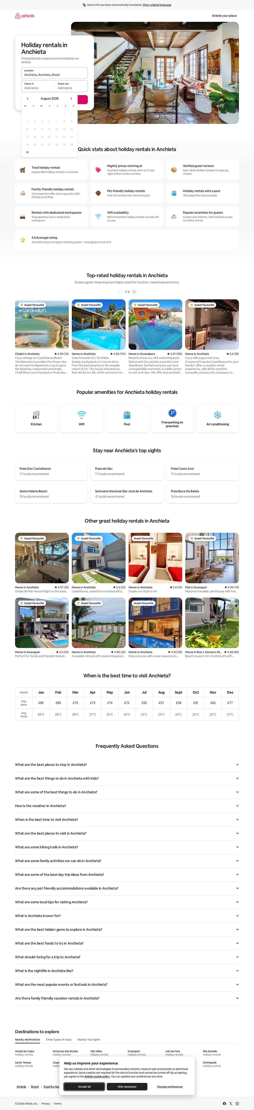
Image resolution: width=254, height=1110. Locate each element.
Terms (57, 1103)
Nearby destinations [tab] (27, 1039)
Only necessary (127, 1086)
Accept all (84, 1086)
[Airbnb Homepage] (24, 16)
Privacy (46, 1103)
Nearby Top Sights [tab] (89, 1039)
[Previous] (120, 292)
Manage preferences (170, 1086)
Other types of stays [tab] (59, 1039)
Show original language (157, 5)
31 (27, 152)
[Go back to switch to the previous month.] (28, 99)
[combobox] (54, 74)
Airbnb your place (224, 16)
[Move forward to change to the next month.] (71, 99)
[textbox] (38, 88)
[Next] (134, 292)
